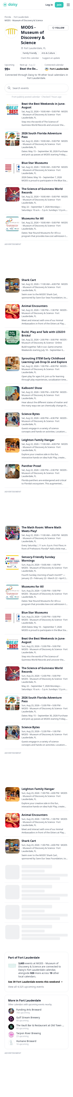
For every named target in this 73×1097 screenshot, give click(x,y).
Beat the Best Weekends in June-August (29, 69)
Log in (49, 4)
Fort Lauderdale (21, 17)
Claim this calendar (30, 58)
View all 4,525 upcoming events (26, 986)
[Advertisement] (37, 259)
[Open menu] (68, 4)
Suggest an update (51, 58)
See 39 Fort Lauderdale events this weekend (34, 981)
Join (59, 4)
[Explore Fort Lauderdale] (12, 966)
